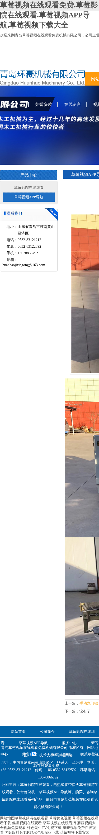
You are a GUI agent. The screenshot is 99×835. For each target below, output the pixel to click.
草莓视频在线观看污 (59, 823)
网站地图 (7, 818)
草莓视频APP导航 (28, 197)
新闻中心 (14, 104)
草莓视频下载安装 (74, 832)
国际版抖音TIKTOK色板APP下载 (32, 832)
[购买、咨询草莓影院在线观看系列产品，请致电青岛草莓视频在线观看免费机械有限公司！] (42, 84)
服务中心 (69, 743)
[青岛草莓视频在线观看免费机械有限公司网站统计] (33, 755)
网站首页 (18, 732)
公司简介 (47, 732)
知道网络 (65, 755)
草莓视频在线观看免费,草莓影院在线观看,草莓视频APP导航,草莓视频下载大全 (49, 15)
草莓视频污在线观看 (31, 818)
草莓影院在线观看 (29, 188)
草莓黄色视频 (60, 818)
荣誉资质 (43, 104)
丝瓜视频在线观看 (27, 823)
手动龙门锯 (88, 703)
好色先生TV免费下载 (44, 828)
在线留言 (72, 104)
